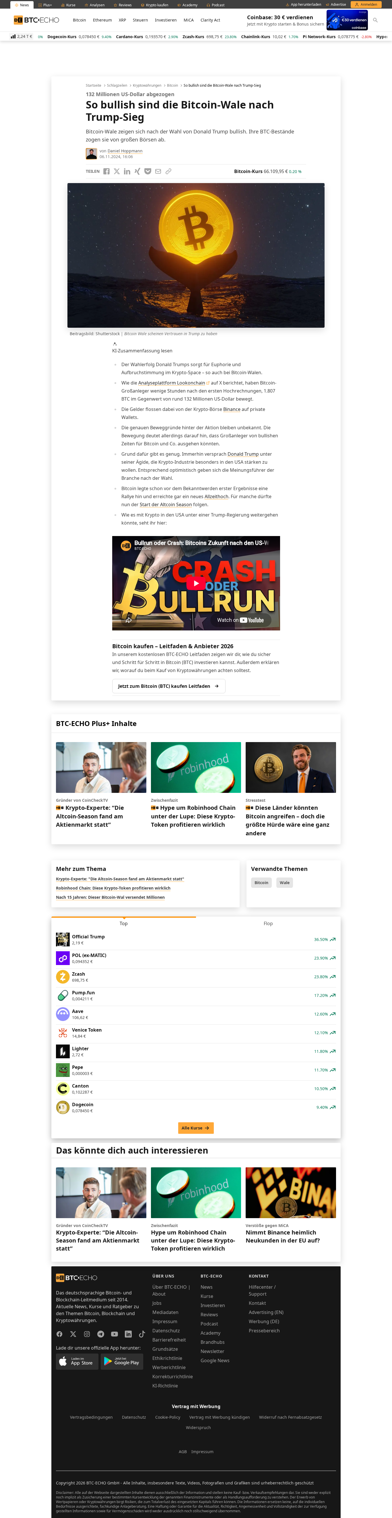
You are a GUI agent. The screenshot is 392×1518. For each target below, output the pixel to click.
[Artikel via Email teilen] (158, 171)
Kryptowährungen (147, 85)
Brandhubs (213, 1342)
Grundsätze (165, 1349)
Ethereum (102, 20)
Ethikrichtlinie (167, 1358)
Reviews (209, 1314)
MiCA (189, 20)
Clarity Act (210, 20)
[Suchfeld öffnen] (375, 20)
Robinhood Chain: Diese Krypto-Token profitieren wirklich (113, 888)
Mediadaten (165, 1312)
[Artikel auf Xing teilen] (137, 171)
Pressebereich (264, 1330)
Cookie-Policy (167, 1417)
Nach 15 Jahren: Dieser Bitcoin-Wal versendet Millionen (110, 897)
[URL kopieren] (168, 171)
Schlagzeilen (117, 85)
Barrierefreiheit (169, 1340)
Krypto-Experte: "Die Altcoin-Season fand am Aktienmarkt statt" (120, 879)
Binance (231, 409)
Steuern (140, 20)
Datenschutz (166, 1330)
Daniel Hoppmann (125, 151)
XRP (122, 20)
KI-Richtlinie (165, 1386)
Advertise (338, 4)
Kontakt (257, 1303)
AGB (183, 1451)
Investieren (166, 20)
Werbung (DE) (264, 1321)
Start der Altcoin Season (166, 504)
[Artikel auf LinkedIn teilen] (127, 171)
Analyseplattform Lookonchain (171, 383)
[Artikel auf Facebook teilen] (106, 171)
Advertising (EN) (266, 1312)
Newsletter (212, 1351)
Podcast (209, 1324)
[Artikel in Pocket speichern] (147, 171)
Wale (285, 882)
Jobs (157, 1303)
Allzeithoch (216, 496)
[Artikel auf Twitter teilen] (116, 171)
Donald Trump (243, 454)
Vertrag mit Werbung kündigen (219, 1417)
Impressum (164, 1321)
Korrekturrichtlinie (172, 1376)
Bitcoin (79, 20)
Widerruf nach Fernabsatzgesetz (290, 1417)
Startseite (93, 85)
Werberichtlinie (169, 1367)
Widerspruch (198, 1427)
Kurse (207, 1296)
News (207, 1287)
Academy (210, 1333)
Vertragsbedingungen (91, 1417)
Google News (215, 1360)
